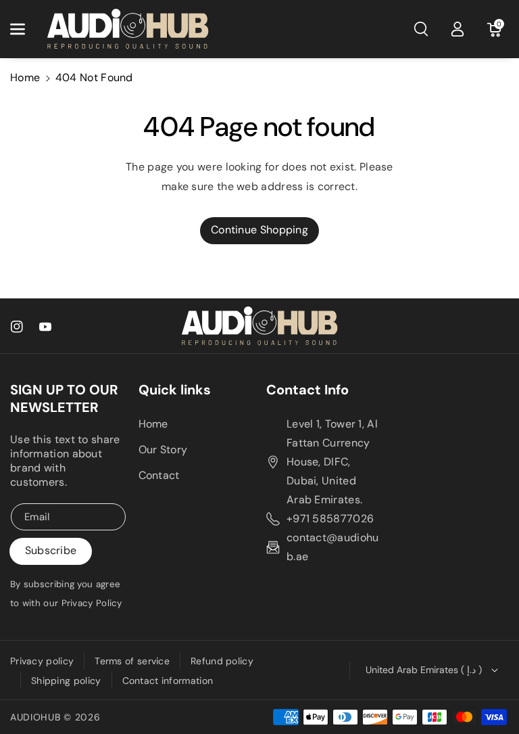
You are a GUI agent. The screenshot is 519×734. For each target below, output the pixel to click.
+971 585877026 (330, 518)
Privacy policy (42, 661)
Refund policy (222, 661)
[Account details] (457, 29)
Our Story (163, 449)
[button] (25, 29)
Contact (159, 475)
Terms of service (132, 661)
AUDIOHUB (35, 717)
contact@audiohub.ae (333, 547)
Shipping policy (66, 680)
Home (25, 77)
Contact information (168, 680)
